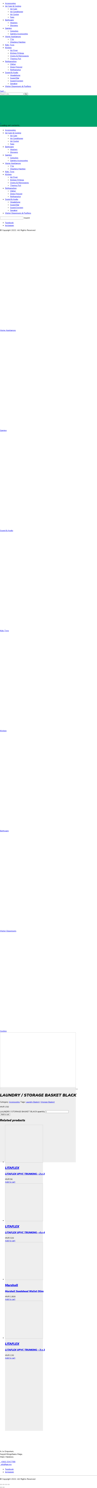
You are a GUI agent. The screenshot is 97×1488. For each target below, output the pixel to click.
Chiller (13, 64)
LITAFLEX (12, 1168)
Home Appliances (13, 36)
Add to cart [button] (10, 1182)
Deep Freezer (16, 67)
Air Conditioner (16, 11)
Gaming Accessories (19, 33)
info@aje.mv (6, 1464)
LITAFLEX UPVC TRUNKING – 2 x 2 (25, 1174)
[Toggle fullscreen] (4, 1484)
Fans (12, 17)
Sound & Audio (11, 72)
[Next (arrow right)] (4, 1487)
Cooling (3, 1031)
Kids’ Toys (9, 45)
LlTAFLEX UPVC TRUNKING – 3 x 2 (25, 1350)
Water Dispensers (8, 931)
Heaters (13, 22)
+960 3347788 (7, 1461)
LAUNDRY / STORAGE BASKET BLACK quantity (22, 1111)
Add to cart (5, 1114)
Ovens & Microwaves (19, 56)
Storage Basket (48, 1102)
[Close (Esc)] (9, 1484)
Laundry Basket (33, 1102)
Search (27, 218)
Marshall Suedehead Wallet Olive (24, 1291)
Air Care (13, 9)
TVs (12, 39)
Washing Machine (18, 42)
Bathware (9, 20)
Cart (3, 91)
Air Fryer (14, 50)
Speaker (13, 83)
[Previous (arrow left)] (1, 1487)
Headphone (15, 75)
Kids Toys (4, 630)
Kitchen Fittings (17, 53)
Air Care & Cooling (13, 6)
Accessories (10, 3)
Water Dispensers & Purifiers (18, 86)
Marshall (11, 1285)
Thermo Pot (15, 58)
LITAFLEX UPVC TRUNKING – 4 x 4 (25, 1232)
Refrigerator (15, 69)
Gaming (8, 28)
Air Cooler (14, 14)
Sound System (16, 80)
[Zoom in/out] (1, 1484)
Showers (14, 25)
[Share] (6, 1484)
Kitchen (8, 47)
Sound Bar (14, 78)
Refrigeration (11, 61)
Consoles (14, 31)
